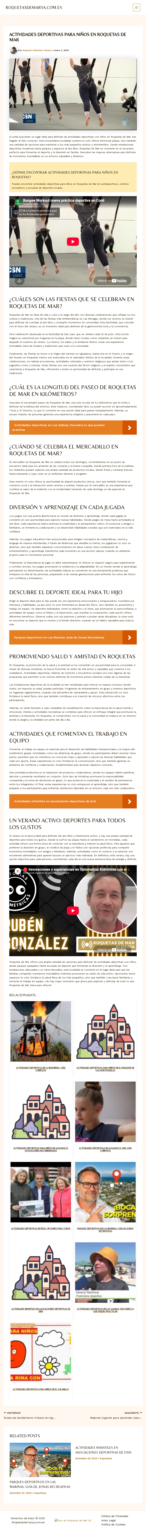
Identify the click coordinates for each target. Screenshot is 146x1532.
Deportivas (40, 1493)
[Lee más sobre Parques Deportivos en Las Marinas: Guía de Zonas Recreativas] (40, 1460)
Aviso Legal (108, 1520)
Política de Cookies (113, 1524)
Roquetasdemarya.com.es (34, 7)
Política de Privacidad (114, 1516)
